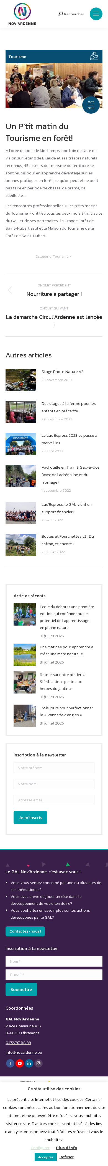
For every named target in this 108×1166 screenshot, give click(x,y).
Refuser (67, 1157)
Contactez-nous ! (25, 931)
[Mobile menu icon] (96, 13)
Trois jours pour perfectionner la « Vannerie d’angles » (66, 711)
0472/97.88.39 (18, 1043)
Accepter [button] (45, 1157)
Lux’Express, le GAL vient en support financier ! (67, 508)
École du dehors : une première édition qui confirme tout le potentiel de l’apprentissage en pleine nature (67, 617)
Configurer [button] (40, 1147)
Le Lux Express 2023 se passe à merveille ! (69, 439)
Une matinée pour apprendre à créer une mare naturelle (66, 650)
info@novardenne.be (24, 1052)
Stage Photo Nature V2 (62, 371)
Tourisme (17, 56)
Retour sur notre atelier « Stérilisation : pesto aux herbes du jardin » (62, 682)
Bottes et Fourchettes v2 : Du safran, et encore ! (68, 540)
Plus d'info (66, 1147)
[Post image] (21, 380)
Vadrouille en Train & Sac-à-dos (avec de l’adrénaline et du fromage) (71, 474)
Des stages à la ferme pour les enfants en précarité (69, 407)
